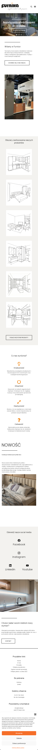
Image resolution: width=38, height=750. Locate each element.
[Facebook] (19, 540)
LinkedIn (10, 569)
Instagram (19, 557)
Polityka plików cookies (18, 747)
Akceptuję (19, 733)
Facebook (19, 544)
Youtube (27, 569)
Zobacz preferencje (19, 743)
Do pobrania (19, 678)
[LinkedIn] (10, 565)
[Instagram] (19, 553)
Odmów (19, 738)
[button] (35, 714)
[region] (19, 24)
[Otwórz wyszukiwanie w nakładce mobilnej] (31, 6)
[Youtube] (27, 565)
